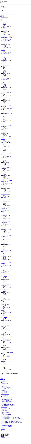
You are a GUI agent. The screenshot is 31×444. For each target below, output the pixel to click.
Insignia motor (2, 96)
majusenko (5, 229)
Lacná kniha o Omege (3, 326)
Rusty (5, 215)
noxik (5, 218)
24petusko (10, 125)
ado (4, 57)
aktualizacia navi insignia (3, 106)
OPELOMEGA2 (6, 350)
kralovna (10, 315)
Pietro (5, 34)
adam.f (10, 26)
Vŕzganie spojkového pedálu (4, 222)
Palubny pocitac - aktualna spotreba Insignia (5, 194)
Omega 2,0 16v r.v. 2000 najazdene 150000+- (5, 356)
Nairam (5, 165)
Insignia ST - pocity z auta (3, 126)
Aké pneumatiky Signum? (3, 171)
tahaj (4, 292)
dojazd (2, 353)
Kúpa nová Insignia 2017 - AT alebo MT (5, 79)
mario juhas (11, 108)
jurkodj (5, 244)
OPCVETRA (5, 60)
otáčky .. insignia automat (3, 66)
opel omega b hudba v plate (4, 208)
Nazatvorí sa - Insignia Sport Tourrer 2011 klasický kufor (6, 37)
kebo (4, 73)
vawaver (5, 84)
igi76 (4, 178)
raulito (5, 201)
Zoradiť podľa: (7, 373)
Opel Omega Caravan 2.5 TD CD (4, 236)
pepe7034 (5, 205)
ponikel (10, 312)
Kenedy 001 (5, 151)
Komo (10, 167)
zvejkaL (5, 188)
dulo (3, 15)
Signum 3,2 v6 (2, 343)
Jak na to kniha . (3, 337)
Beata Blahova (5, 113)
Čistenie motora (2, 310)
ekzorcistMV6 (5, 317)
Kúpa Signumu (2, 93)
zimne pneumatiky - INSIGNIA (4, 272)
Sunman (10, 65)
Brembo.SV (11, 52)
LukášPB (10, 271)
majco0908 (5, 76)
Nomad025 (5, 103)
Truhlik (10, 254)
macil (10, 120)
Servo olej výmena (3, 118)
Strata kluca (2, 300)
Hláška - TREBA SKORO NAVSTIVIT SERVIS (6, 142)
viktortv (5, 295)
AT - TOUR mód (3, 83)
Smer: (14, 373)
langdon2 (10, 36)
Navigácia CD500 (3, 69)
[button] (2, 20)
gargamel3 (5, 361)
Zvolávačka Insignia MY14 (4, 225)
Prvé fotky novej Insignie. (3, 129)
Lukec (5, 146)
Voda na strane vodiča (3, 24)
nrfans (5, 175)
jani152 (10, 342)
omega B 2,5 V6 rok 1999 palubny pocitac (5, 340)
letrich (5, 259)
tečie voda (2, 240)
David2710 (5, 47)
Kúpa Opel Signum (3, 121)
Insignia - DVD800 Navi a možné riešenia (5, 27)
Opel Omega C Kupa (3, 266)
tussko (5, 191)
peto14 (10, 55)
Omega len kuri (2, 211)
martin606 (10, 68)
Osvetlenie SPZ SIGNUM (4, 251)
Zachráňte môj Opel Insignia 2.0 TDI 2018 (5, 40)
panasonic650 (5, 369)
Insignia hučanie (3, 139)
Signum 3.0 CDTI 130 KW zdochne (4, 181)
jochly (5, 70)
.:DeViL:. (5, 334)
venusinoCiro (5, 136)
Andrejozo (5, 256)
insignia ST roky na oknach (4, 184)
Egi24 (5, 100)
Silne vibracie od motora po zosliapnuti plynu (5, 53)
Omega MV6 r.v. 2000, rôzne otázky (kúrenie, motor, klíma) (7, 157)
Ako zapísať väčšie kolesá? (4, 285)
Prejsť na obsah (1, 3)
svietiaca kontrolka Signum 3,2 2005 (4, 168)
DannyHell (5, 162)
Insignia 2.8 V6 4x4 (3, 329)
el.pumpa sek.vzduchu (3, 288)
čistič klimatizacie (3, 50)
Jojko (4, 133)
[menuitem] (4, 7)
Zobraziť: (2, 373)
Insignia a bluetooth (3, 248)
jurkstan (10, 250)
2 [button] (1, 19)
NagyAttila (5, 344)
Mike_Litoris (5, 276)
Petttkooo (5, 347)
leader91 (10, 235)
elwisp (10, 199)
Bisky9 (10, 170)
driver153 (5, 90)
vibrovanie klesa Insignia (3, 197)
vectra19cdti (5, 87)
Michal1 (10, 210)
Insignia (2, 154)
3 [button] (1, 377)
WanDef (10, 287)
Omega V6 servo (3, 313)
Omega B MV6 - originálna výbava (4, 316)
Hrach (5, 31)
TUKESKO (5, 320)
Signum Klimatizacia (3, 263)
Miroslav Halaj (11, 180)
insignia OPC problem (3, 109)
